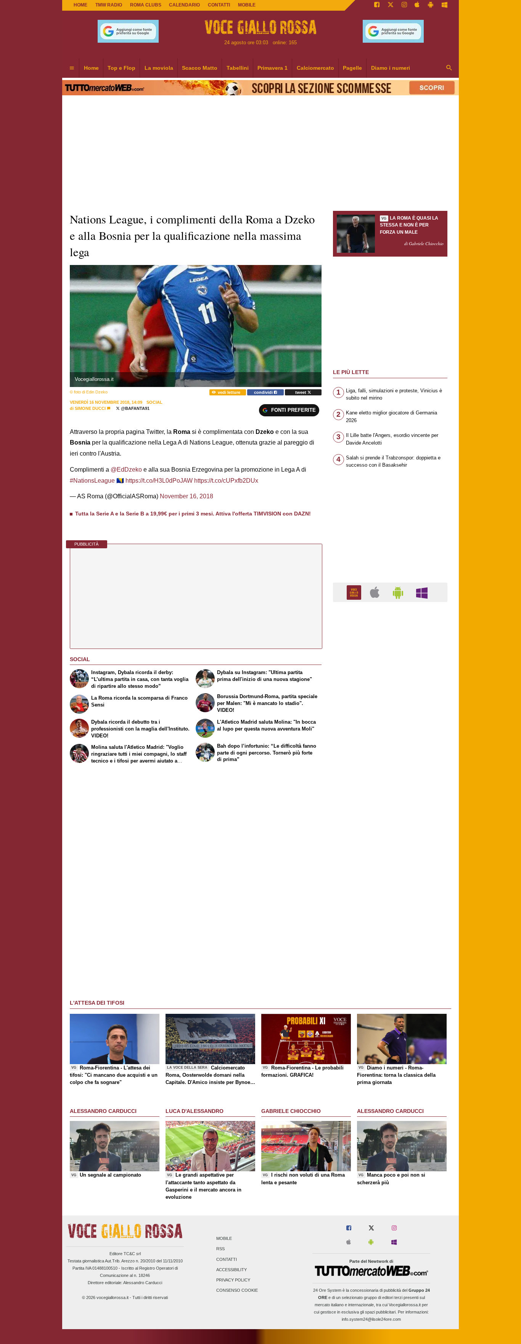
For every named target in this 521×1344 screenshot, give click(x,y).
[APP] (355, 592)
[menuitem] (71, 68)
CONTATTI (219, 5)
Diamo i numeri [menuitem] (390, 68)
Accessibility (231, 1269)
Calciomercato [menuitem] (315, 68)
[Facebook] (377, 5)
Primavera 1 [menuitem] (272, 68)
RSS (220, 1249)
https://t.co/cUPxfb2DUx (226, 480)
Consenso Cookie (237, 1290)
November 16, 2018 (186, 496)
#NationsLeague (92, 480)
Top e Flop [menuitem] (121, 68)
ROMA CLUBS (145, 5)
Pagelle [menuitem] (352, 68)
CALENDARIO (184, 5)
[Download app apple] (417, 5)
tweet (301, 392)
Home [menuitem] (91, 68)
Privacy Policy (233, 1280)
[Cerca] (449, 68)
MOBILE (247, 5)
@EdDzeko (126, 469)
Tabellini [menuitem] (238, 68)
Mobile (224, 1238)
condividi (264, 392)
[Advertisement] (390, 903)
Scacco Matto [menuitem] (199, 68)
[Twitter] (390, 5)
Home (80, 5)
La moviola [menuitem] (159, 68)
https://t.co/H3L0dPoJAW (159, 480)
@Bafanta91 (135, 408)
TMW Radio (108, 5)
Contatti (226, 1259)
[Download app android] (430, 5)
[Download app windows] (444, 5)
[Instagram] (404, 5)
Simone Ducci (90, 408)
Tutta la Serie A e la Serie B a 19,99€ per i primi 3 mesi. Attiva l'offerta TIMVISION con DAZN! (193, 514)
